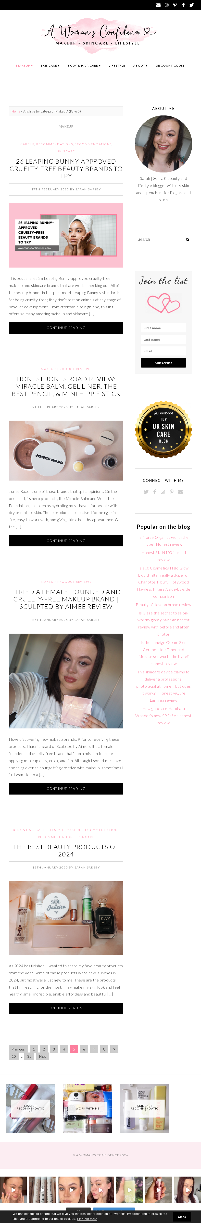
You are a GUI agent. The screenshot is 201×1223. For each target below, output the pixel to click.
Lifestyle (117, 65)
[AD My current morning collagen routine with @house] (42, 1190)
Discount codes (170, 65)
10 (14, 1056)
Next (42, 1056)
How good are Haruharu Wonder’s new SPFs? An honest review (163, 715)
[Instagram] (167, 5)
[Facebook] (184, 5)
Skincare (49, 65)
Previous (18, 1049)
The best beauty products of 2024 (66, 850)
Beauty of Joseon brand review (163, 604)
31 (29, 1056)
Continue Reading (66, 328)
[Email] (159, 5)
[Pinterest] (175, 5)
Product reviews (74, 369)
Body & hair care (83, 65)
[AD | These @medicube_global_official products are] (158, 1190)
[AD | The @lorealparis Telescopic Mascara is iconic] (71, 1190)
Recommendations (54, 144)
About (139, 65)
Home (16, 111)
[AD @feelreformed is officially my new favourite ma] (129, 1190)
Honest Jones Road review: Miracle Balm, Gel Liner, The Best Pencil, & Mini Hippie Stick (66, 386)
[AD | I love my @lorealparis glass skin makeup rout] (187, 1190)
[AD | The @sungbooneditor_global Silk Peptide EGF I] (100, 1190)
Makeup (23, 65)
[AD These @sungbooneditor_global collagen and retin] (13, 1190)
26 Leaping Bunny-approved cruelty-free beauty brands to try (66, 168)
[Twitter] (192, 5)
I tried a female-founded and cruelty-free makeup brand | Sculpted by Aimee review (66, 599)
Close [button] (182, 1216)
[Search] (187, 239)
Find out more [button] (87, 1219)
